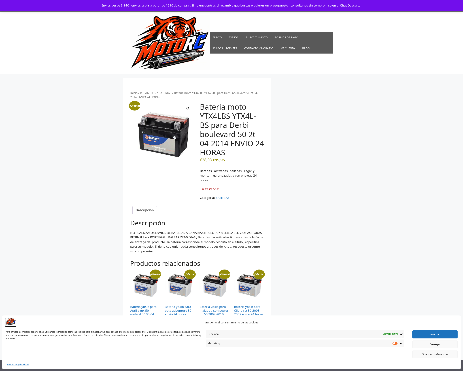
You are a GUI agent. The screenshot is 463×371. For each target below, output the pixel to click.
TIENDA (234, 37)
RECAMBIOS (148, 93)
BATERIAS (165, 93)
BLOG (306, 48)
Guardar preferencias (435, 354)
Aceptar (435, 334)
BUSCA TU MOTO (257, 37)
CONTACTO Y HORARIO (258, 48)
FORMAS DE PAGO (286, 37)
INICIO (217, 37)
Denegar (435, 344)
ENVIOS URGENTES (225, 48)
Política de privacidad (18, 364)
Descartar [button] (355, 5)
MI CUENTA (288, 48)
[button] (188, 108)
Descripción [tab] (145, 210)
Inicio (133, 93)
